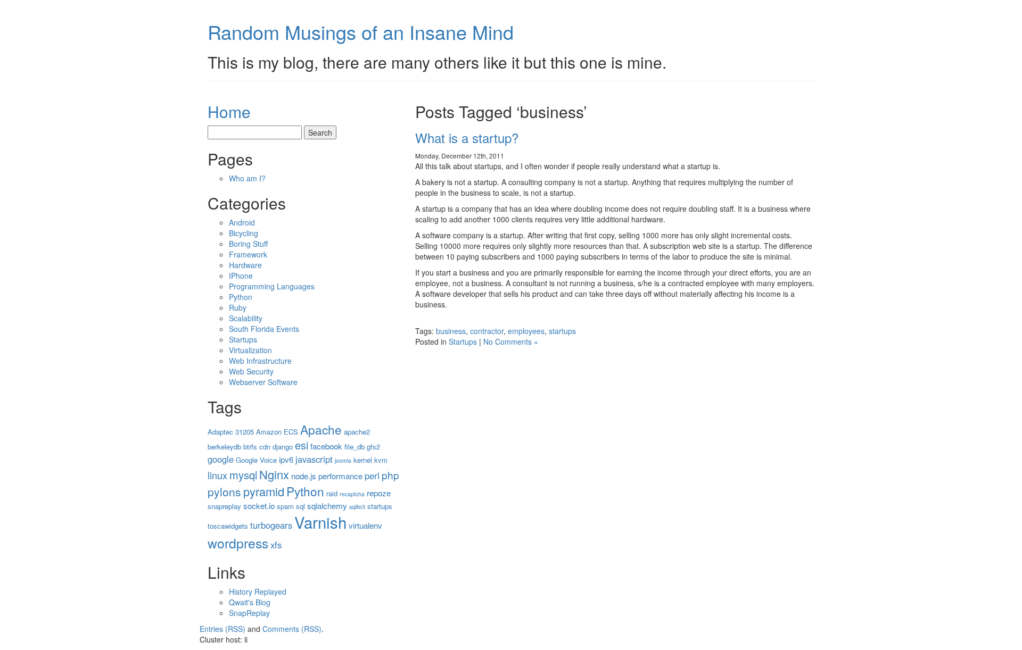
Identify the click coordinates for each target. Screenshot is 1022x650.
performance (340, 475)
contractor (487, 331)
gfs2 (373, 446)
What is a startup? (466, 137)
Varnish (320, 522)
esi (301, 445)
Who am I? (247, 178)
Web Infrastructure (260, 360)
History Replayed (257, 591)
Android (242, 222)
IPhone (241, 275)
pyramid (263, 491)
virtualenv (365, 525)
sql (300, 506)
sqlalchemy (327, 505)
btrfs (250, 446)
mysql (243, 474)
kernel (362, 460)
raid (331, 493)
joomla (343, 460)
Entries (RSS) (222, 628)
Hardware (245, 265)
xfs (276, 544)
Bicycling (243, 233)
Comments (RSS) (292, 628)
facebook (326, 446)
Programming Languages (272, 286)
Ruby (237, 307)
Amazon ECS (277, 432)
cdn (264, 446)
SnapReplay (249, 612)
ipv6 (286, 459)
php (390, 475)
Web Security (251, 371)
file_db (354, 446)
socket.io (259, 505)
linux (217, 475)
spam (285, 506)
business (451, 331)
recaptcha (352, 494)
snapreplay (224, 506)
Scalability (245, 318)
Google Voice (256, 460)
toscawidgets (228, 526)
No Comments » (510, 341)
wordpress (238, 543)
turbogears (271, 525)
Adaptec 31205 (231, 432)
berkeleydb (224, 446)
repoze (379, 492)
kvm (381, 460)
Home (229, 111)
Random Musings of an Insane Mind (361, 31)
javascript (314, 459)
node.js (303, 475)
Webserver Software (263, 382)
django (283, 446)
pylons (224, 491)
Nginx (274, 474)
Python (240, 296)
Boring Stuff (248, 243)
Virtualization (250, 350)
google (221, 459)
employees (526, 331)
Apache (321, 429)
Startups (463, 341)
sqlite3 (357, 507)
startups (562, 331)
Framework (248, 254)
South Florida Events (264, 328)
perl (372, 475)
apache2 (357, 432)
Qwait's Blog (249, 602)
